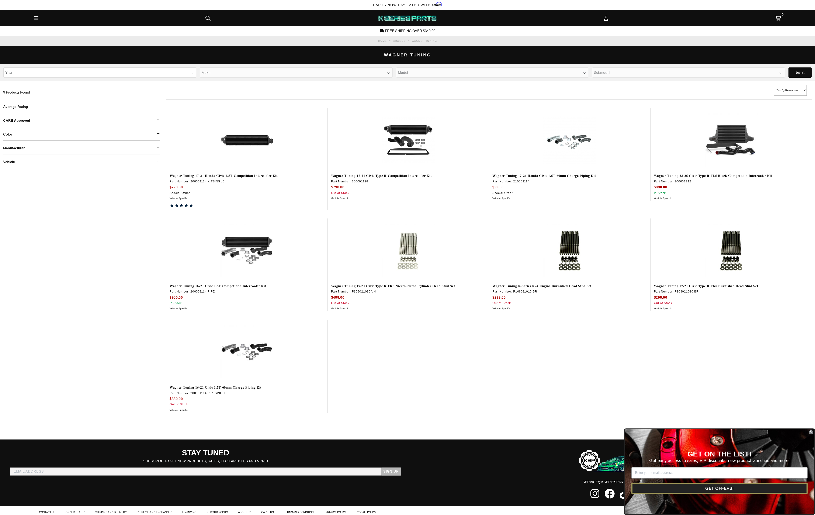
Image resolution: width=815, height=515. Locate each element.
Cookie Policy (367, 512)
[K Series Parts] (407, 18)
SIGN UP (391, 471)
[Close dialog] (811, 432)
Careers (267, 512)
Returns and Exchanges (154, 512)
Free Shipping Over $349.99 (409, 31)
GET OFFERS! (719, 488)
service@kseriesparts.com (610, 482)
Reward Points (217, 512)
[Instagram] (594, 493)
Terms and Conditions (299, 512)
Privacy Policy (336, 512)
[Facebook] (609, 493)
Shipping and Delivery (111, 512)
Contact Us (47, 512)
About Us (244, 512)
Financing (189, 512)
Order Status (75, 512)
